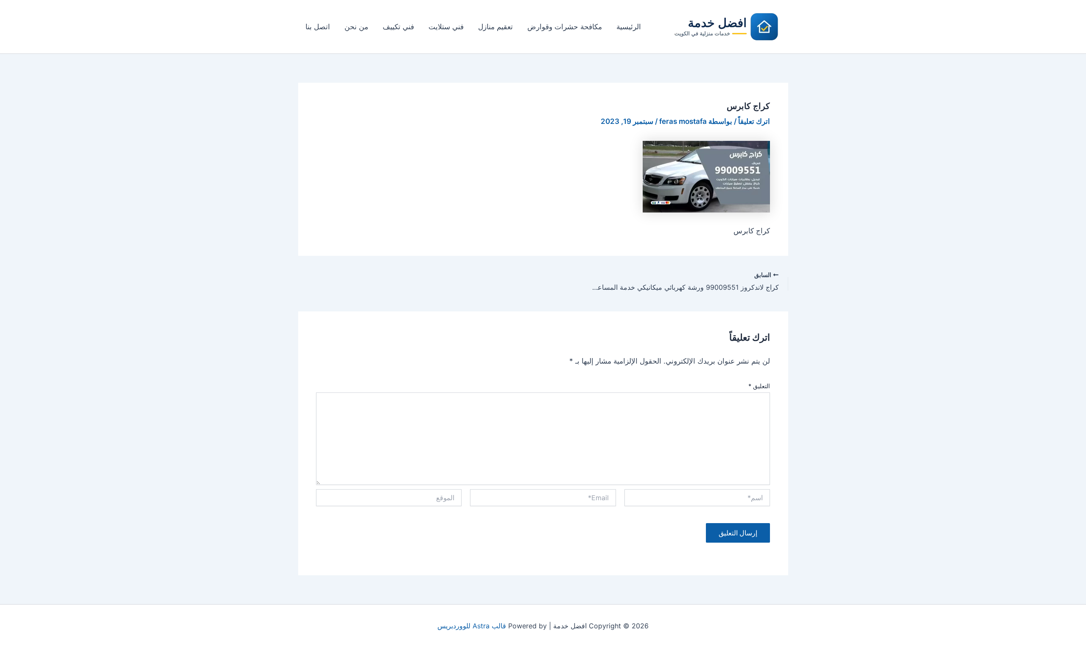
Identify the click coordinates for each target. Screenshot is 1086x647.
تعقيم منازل (495, 26)
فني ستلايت (446, 26)
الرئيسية (628, 26)
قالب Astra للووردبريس (471, 626)
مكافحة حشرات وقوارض (564, 26)
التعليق (759, 385)
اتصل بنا (317, 26)
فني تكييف (398, 26)
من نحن (356, 26)
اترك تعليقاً (754, 121)
